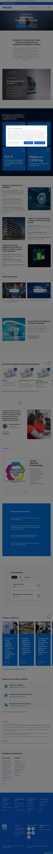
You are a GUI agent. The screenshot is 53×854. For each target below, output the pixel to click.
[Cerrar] (45, 127)
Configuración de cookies (13, 142)
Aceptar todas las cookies (39, 142)
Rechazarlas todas (28, 142)
